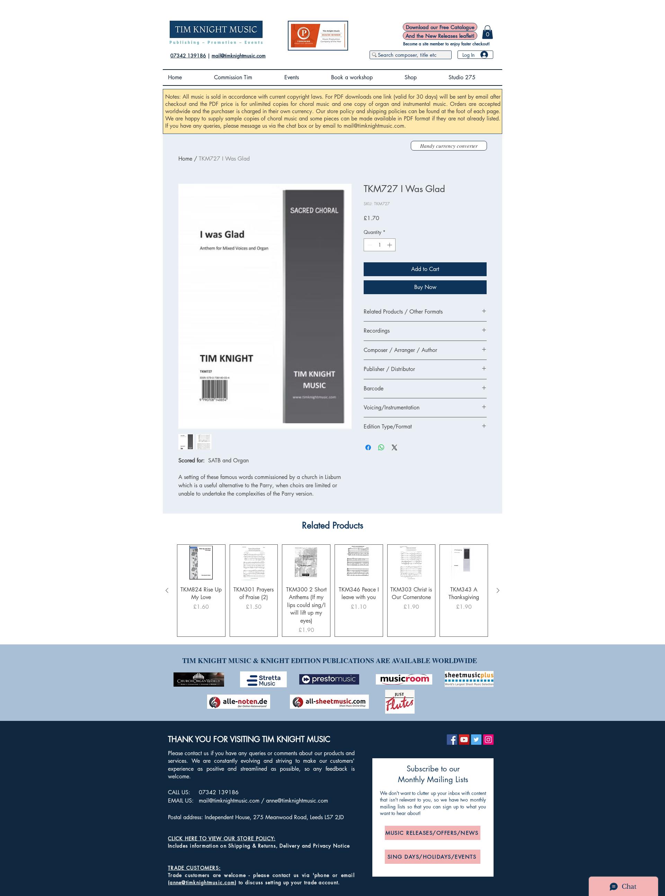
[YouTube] (464, 739)
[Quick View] (201, 562)
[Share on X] (394, 447)
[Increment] (390, 245)
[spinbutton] (379, 245)
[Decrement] (369, 245)
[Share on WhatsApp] (381, 447)
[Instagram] (488, 739)
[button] (487, 32)
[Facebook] (452, 739)
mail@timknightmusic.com (239, 55)
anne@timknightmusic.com (297, 800)
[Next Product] (498, 590)
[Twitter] (476, 739)
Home (185, 158)
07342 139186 (188, 55)
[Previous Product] (167, 590)
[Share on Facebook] (368, 447)
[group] (332, 590)
